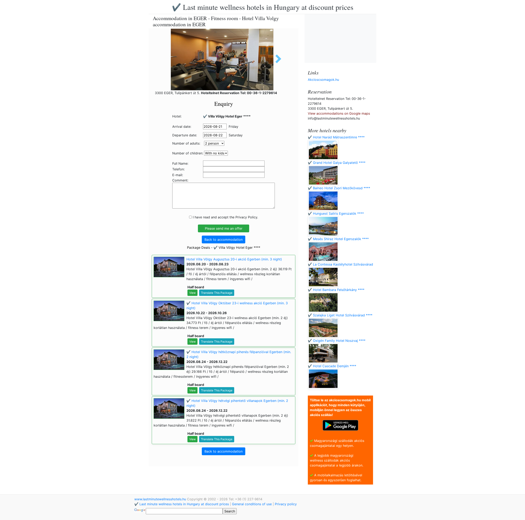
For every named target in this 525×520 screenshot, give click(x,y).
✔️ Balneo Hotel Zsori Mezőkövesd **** (339, 188)
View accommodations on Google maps (339, 113)
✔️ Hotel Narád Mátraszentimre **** (336, 137)
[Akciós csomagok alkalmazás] (340, 425)
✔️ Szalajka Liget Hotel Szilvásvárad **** (340, 315)
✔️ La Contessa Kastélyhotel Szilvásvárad (340, 264)
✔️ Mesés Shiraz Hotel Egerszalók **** (338, 239)
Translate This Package (216, 292)
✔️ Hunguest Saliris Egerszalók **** (336, 213)
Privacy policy (286, 504)
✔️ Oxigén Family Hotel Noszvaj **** (336, 341)
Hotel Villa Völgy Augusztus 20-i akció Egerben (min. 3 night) (234, 259)
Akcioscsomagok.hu (323, 80)
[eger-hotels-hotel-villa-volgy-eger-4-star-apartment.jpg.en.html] (277, 59)
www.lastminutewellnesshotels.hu (160, 499)
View (192, 292)
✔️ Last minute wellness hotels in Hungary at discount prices (262, 7)
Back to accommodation (223, 239)
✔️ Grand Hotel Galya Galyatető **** (336, 163)
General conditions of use (252, 504)
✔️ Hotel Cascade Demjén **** (332, 366)
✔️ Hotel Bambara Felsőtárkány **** (336, 290)
